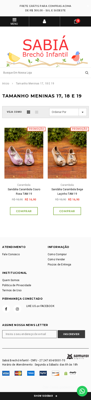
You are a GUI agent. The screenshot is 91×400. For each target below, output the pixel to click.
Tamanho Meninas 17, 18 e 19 (35, 83)
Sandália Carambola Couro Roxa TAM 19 (24, 191)
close (88, 6)
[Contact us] (82, 391)
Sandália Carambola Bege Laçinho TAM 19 (67, 191)
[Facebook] (6, 309)
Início (5, 83)
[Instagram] (17, 309)
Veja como (14, 111)
